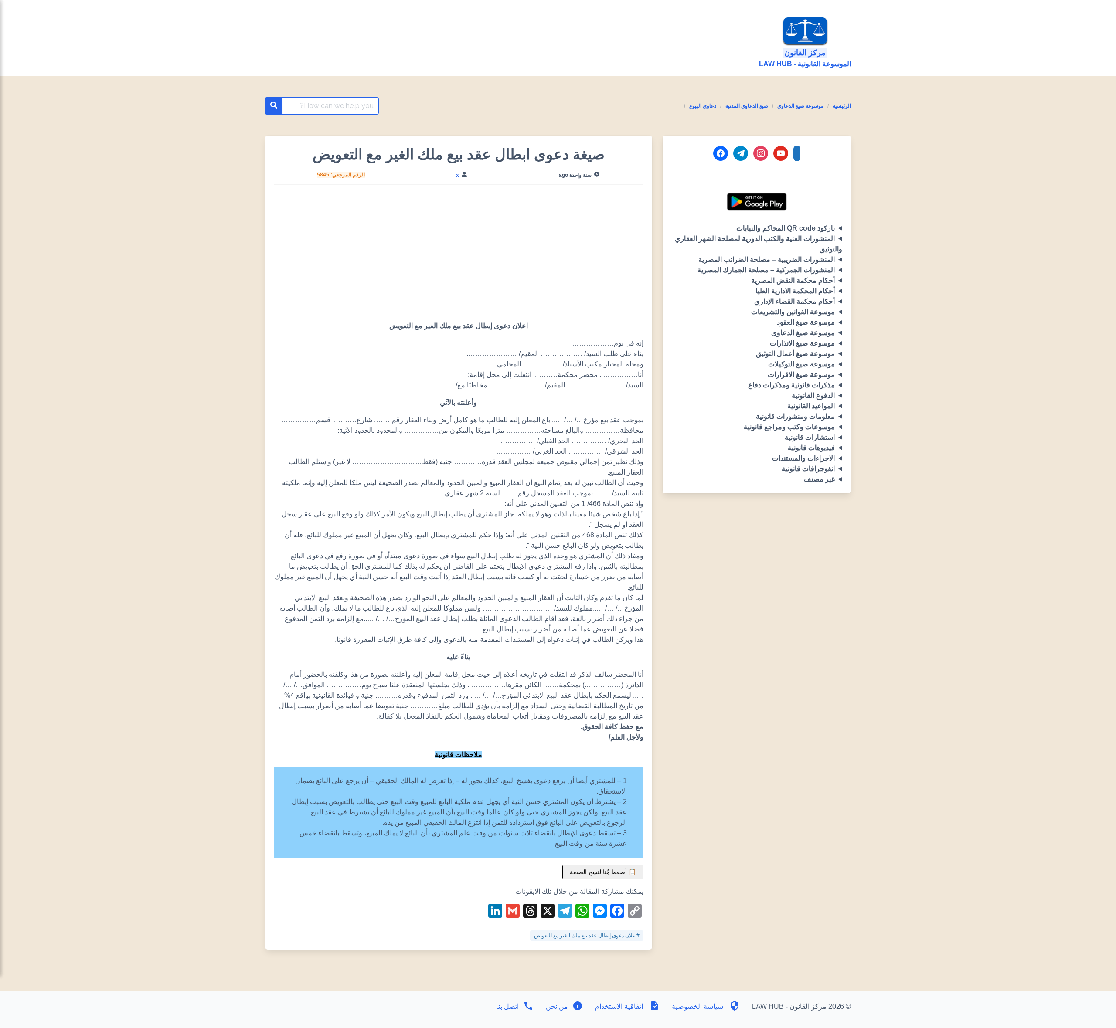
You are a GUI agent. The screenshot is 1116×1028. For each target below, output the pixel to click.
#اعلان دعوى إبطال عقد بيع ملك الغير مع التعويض (587, 936)
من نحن (556, 1006)
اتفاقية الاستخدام (619, 1006)
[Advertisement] (458, 256)
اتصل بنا (507, 1006)
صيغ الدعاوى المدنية (746, 106)
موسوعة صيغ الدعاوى (800, 106)
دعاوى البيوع (702, 106)
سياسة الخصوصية (697, 1006)
